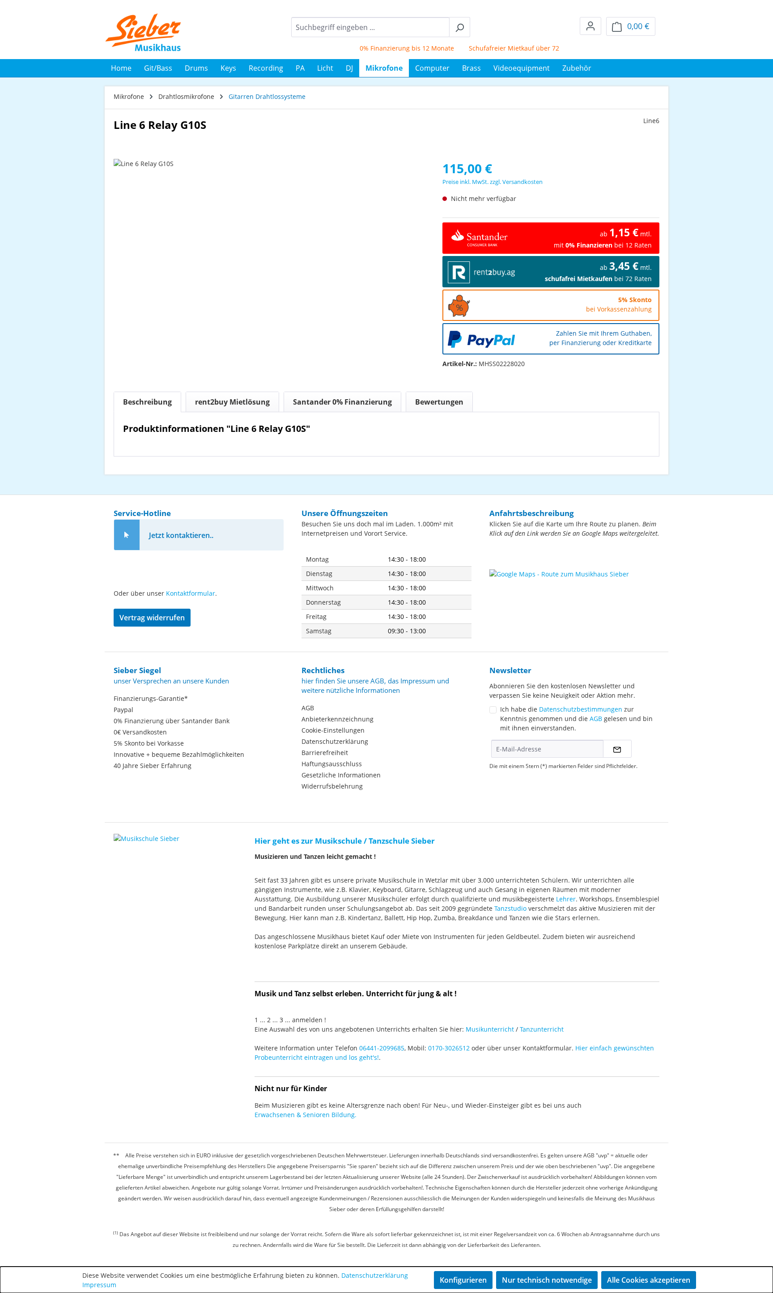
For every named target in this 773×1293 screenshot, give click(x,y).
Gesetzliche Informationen (341, 775)
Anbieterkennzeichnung (338, 719)
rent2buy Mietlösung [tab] (232, 402)
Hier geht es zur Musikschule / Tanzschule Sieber (345, 841)
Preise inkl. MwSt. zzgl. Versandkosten (492, 182)
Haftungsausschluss (332, 764)
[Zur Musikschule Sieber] (146, 832)
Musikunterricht (490, 1029)
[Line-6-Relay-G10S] (269, 255)
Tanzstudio (510, 908)
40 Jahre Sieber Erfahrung (152, 765)
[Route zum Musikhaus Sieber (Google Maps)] (574, 591)
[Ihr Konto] (590, 26)
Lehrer (566, 899)
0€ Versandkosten (140, 732)
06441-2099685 (381, 1048)
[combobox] (370, 27)
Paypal (123, 709)
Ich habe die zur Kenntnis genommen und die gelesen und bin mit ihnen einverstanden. (576, 718)
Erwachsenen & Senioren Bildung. (306, 1114)
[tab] (147, 402)
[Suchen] (459, 27)
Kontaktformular (190, 593)
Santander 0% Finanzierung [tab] (342, 402)
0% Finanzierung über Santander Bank (171, 721)
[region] (269, 255)
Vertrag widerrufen (152, 618)
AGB (308, 708)
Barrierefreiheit (325, 752)
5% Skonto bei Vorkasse (149, 743)
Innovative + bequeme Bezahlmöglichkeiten (179, 754)
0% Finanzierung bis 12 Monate (392, 48)
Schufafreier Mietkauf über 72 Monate (511, 48)
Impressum (99, 1284)
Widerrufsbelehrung (332, 786)
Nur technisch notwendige (547, 1280)
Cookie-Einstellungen (333, 730)
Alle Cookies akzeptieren (648, 1280)
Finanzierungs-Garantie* (151, 698)
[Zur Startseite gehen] (143, 32)
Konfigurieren (463, 1280)
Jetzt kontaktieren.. (181, 535)
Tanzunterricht (542, 1029)
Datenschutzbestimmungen (580, 709)
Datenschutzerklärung (335, 741)
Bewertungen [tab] (439, 402)
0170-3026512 (449, 1048)
